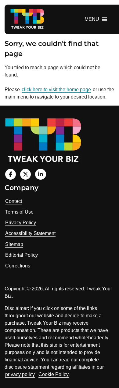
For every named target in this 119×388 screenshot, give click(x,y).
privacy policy (20, 374)
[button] (92, 19)
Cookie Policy (53, 374)
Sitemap (14, 244)
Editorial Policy (21, 255)
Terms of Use (19, 212)
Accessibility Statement (30, 233)
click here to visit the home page (56, 89)
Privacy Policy (20, 222)
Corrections (17, 265)
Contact (13, 201)
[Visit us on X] (25, 174)
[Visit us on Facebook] (10, 174)
